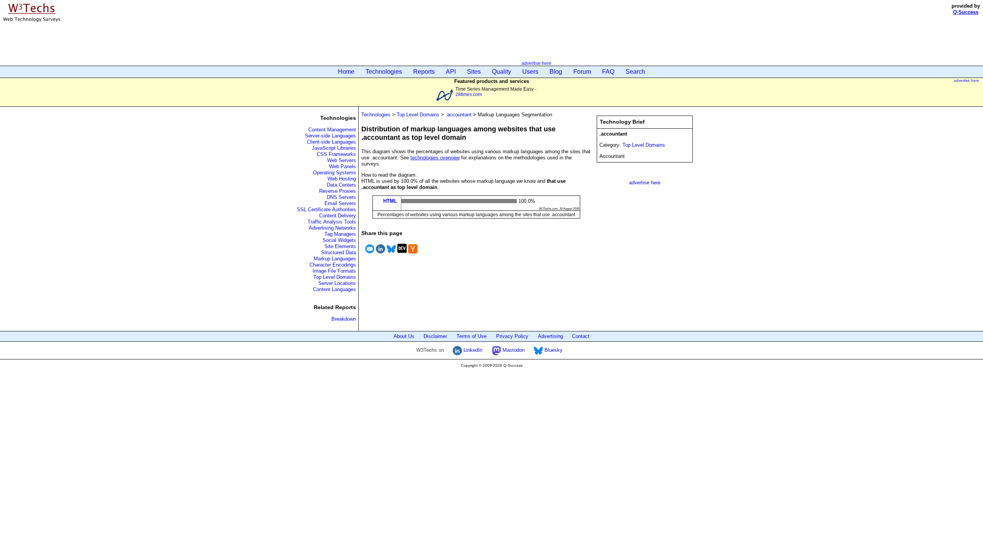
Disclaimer (435, 336)
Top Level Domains (334, 277)
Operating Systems (334, 173)
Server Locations (337, 283)
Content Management (332, 129)
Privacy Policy (512, 336)
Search (635, 71)
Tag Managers (340, 234)
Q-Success (965, 12)
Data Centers (341, 185)
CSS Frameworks (336, 154)
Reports (424, 71)
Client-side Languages (331, 142)
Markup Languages (335, 259)
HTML (390, 201)
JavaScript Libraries (334, 148)
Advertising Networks (332, 228)
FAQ (608, 71)
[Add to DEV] (402, 254)
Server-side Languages (330, 136)
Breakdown (343, 319)
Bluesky (553, 350)
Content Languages (334, 289)
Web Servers (341, 160)
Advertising (550, 336)
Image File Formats (334, 271)
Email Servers (340, 203)
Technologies (384, 71)
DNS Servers (341, 197)
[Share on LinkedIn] (380, 254)
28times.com (468, 94)
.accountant (458, 115)
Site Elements (340, 246)
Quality (501, 71)
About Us (404, 336)
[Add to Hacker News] (412, 254)
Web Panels (342, 166)
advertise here (536, 63)
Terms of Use (472, 336)
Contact (580, 336)
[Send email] (369, 254)
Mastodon (513, 350)
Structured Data (338, 252)
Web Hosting (342, 179)
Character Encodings (332, 265)
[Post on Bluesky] (391, 254)
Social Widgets (339, 240)
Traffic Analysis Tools (332, 222)
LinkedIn (472, 350)
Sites (474, 71)
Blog (555, 71)
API (451, 71)
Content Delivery (337, 216)
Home (346, 71)
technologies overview (435, 158)
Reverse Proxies (337, 191)
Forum (582, 71)
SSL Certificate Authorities (326, 209)
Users (530, 71)
